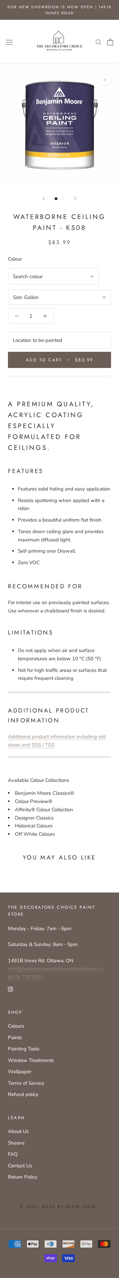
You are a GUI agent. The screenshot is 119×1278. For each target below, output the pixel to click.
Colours (16, 1026)
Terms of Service (26, 1083)
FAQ (13, 1154)
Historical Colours (34, 825)
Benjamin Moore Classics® (44, 793)
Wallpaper (19, 1071)
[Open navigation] (9, 41)
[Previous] (44, 198)
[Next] (75, 198)
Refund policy (23, 1094)
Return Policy (22, 1177)
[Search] (98, 42)
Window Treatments (31, 1060)
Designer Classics (34, 818)
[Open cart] (110, 42)
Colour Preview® (33, 801)
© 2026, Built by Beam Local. (59, 1207)
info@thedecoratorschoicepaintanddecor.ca (55, 969)
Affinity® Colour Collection (44, 809)
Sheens (16, 1143)
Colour (15, 259)
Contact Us (20, 1165)
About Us (18, 1131)
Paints (15, 1037)
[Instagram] (10, 989)
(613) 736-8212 (26, 977)
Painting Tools (23, 1048)
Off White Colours (35, 834)
